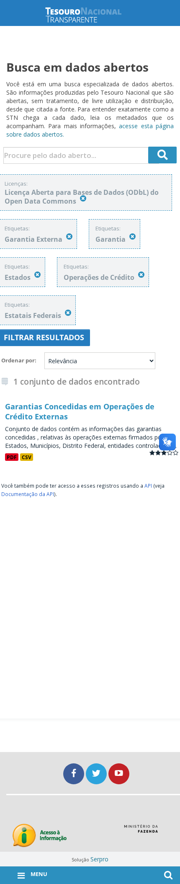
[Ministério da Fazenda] (140, 832)
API (148, 485)
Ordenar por (18, 360)
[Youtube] (118, 774)
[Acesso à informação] (40, 836)
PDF (12, 457)
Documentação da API (27, 494)
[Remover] (83, 198)
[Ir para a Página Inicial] (90, 15)
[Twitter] (97, 774)
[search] (162, 155)
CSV (26, 457)
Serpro (99, 859)
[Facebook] (74, 774)
